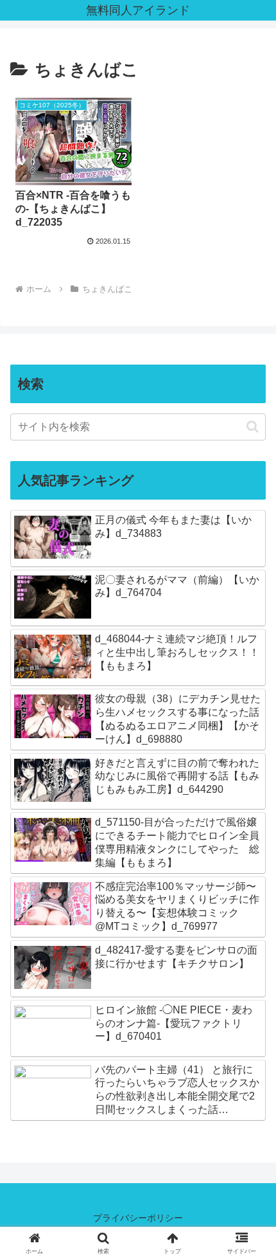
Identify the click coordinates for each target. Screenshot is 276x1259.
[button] (252, 426)
